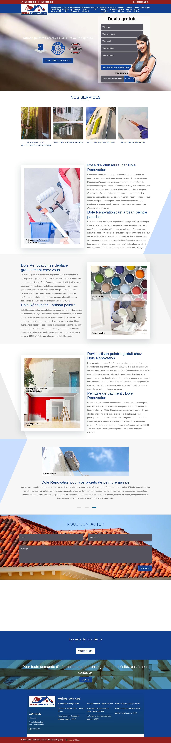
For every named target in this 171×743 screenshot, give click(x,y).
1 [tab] (79, 507)
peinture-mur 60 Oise (129, 9)
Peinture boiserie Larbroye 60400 (127, 708)
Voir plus (85, 651)
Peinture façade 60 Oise (113, 9)
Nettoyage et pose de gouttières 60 (104, 10)
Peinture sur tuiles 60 (65, 9)
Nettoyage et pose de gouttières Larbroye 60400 (99, 717)
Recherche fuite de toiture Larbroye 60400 (71, 709)
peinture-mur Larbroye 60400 (126, 713)
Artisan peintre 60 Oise (136, 9)
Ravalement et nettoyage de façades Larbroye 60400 (68, 717)
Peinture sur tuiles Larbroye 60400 (100, 704)
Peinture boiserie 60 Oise (121, 9)
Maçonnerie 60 (95, 8)
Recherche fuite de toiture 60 (86, 9)
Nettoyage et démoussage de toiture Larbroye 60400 (98, 709)
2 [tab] (87, 507)
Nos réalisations (58, 60)
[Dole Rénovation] (34, 9)
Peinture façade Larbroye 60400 (127, 704)
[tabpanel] (85, 492)
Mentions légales (55, 740)
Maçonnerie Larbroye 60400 (68, 704)
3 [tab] (94, 507)
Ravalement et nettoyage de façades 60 (75, 9)
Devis (86, 679)
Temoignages (145, 7)
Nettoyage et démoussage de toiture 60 (56, 9)
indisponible (29, 2)
